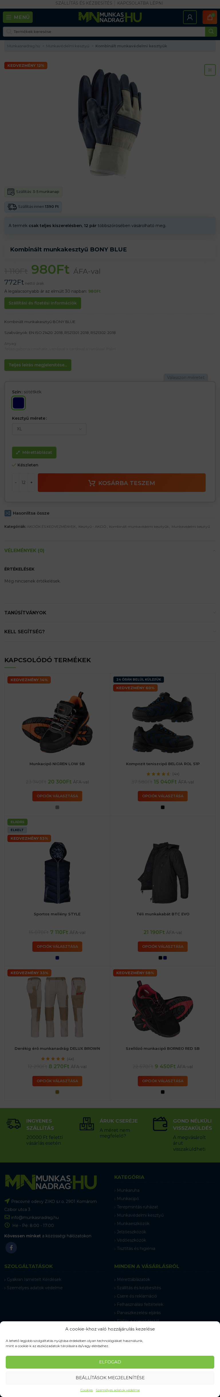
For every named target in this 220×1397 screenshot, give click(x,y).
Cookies (86, 1390)
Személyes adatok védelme (118, 1390)
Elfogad (110, 1362)
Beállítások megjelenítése (110, 1377)
